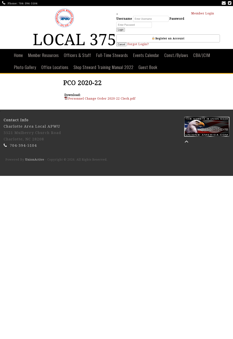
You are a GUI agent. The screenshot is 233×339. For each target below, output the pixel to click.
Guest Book (148, 67)
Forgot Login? (138, 44)
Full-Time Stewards (112, 55)
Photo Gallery (25, 67)
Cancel (121, 44)
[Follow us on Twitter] (230, 3)
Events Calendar (146, 55)
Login (120, 29)
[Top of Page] (186, 141)
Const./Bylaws (176, 55)
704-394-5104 (28, 3)
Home (18, 55)
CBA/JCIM (201, 55)
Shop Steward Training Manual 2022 (103, 67)
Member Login (203, 13)
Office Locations (54, 67)
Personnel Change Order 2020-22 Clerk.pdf (101, 98)
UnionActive (34, 159)
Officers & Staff (77, 55)
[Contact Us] (224, 3)
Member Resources (43, 55)
